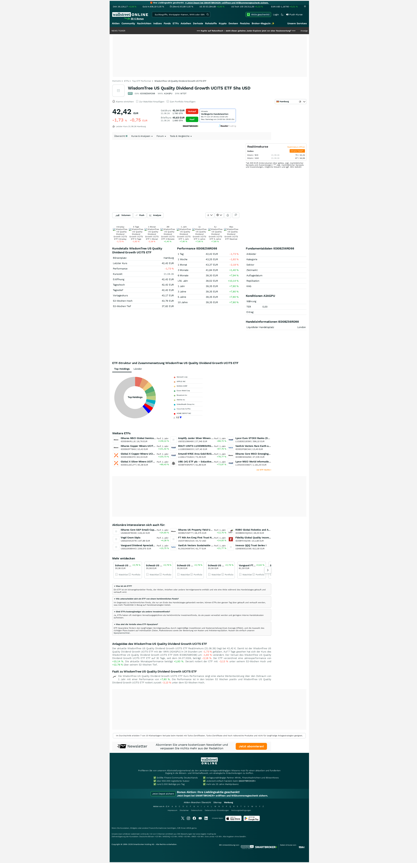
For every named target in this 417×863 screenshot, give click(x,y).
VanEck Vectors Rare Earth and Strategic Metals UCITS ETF (269, 446)
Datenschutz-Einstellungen (217, 810)
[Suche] (207, 14)
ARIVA (188, 828)
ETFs (176, 23)
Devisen (233, 23)
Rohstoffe (211, 23)
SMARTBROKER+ (247, 781)
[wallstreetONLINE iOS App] (233, 820)
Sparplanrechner (122, 633)
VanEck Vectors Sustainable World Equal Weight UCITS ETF (212, 545)
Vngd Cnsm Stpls (130, 537)
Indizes (157, 23)
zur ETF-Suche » (264, 470)
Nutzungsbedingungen (241, 810)
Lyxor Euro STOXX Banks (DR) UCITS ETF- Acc (262, 438)
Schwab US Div (124, 565)
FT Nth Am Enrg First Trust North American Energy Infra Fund (213, 537)
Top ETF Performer (141, 81)
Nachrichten (144, 23)
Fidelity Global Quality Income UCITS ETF (259, 537)
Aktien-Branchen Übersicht (197, 802)
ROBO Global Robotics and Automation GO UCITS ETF (266, 529)
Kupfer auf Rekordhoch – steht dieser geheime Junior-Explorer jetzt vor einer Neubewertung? (220, 31)
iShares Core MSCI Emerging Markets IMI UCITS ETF (265, 453)
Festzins (245, 23)
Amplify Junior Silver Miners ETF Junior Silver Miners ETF (211, 438)
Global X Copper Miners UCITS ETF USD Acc (146, 453)
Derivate (198, 23)
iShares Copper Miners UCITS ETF (140, 446)
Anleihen (186, 23)
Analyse (157, 215)
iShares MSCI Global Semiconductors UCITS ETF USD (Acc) (155, 438)
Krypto (223, 23)
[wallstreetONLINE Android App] (252, 820)
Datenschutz (196, 810)
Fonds (167, 23)
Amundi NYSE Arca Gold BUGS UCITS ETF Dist (205, 453)
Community (128, 23)
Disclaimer (184, 810)
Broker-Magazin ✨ (263, 23)
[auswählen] (210, 215)
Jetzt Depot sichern (163, 793)
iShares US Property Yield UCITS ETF (199, 529)
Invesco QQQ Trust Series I (250, 545)
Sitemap (217, 802)
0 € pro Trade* (297, 151)
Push (141, 215)
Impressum (172, 810)
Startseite (116, 81)
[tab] (191, 589)
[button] (123, 586)
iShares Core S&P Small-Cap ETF (140, 529)
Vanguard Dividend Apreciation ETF (141, 545)
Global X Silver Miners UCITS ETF (140, 461)
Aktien (116, 23)
